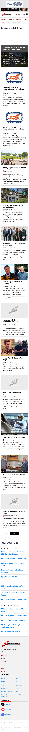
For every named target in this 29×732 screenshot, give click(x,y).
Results (11, 19)
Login (19, 15)
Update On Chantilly (9, 577)
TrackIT (18, 19)
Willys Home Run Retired (10, 632)
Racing (3, 678)
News (2, 23)
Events (17, 678)
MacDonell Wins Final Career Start (14, 559)
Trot (3, 685)
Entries (3, 19)
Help (16, 688)
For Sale (4, 688)
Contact (18, 694)
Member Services (6, 691)
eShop (26, 19)
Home (3, 671)
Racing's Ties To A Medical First (13, 620)
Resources (18, 685)
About (17, 691)
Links (17, 682)
